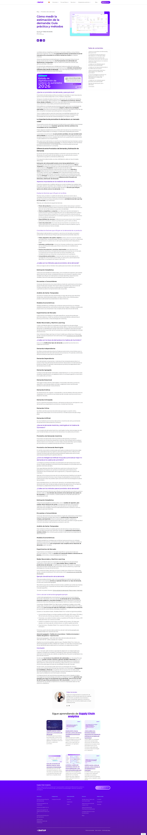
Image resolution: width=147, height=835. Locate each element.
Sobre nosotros (98, 830)
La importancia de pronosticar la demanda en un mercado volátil (96, 55)
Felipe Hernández (48, 31)
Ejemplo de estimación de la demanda (95, 84)
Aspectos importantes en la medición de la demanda (98, 61)
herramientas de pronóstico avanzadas (49, 142)
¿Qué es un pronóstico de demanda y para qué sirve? (98, 52)
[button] (48, 2)
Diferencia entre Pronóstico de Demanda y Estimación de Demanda (98, 58)
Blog (96, 2)
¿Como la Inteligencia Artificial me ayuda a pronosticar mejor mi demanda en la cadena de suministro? (97, 76)
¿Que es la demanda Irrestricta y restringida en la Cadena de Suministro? (96, 71)
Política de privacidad (90, 830)
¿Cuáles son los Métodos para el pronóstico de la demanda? (96, 64)
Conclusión (91, 86)
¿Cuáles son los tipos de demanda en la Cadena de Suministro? (98, 68)
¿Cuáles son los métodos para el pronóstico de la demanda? (96, 81)
